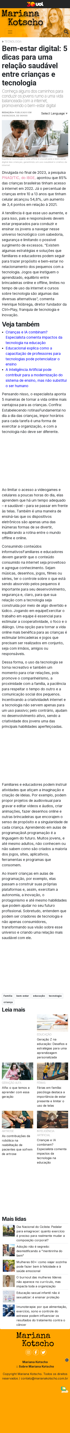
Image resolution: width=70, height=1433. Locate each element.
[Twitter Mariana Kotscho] (42, 1352)
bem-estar (22, 995)
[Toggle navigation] (10, 32)
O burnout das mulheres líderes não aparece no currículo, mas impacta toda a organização (38, 1281)
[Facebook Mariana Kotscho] (35, 1352)
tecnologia (55, 995)
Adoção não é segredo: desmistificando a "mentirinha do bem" (39, 1251)
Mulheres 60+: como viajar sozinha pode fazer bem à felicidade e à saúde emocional (41, 1266)
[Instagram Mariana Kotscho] (27, 1352)
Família (8, 995)
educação (39, 995)
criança (8, 1002)
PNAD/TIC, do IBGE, (19, 177)
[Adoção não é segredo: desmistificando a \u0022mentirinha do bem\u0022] (9, 1250)
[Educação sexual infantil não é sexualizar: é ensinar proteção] (9, 1296)
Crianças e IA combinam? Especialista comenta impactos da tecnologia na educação (34, 337)
